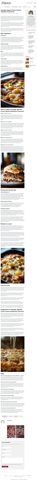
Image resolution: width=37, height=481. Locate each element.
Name (2, 446)
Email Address (4, 449)
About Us (6, 475)
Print (21, 416)
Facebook (10, 416)
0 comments (9, 13)
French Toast (31, 61)
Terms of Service (22, 475)
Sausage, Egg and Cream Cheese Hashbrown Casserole (11, 10)
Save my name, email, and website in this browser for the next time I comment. (12, 464)
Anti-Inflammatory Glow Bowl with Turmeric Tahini (31, 36)
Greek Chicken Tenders (31, 32)
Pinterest (16, 416)
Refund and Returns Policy (18, 476)
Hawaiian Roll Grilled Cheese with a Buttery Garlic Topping (31, 41)
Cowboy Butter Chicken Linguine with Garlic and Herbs (31, 51)
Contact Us (11, 475)
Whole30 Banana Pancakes (31, 58)
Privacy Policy (16, 475)
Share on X (4, 416)
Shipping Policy (28, 475)
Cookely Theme (21, 479)
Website (3, 453)
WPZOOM (25, 479)
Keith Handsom (15, 13)
